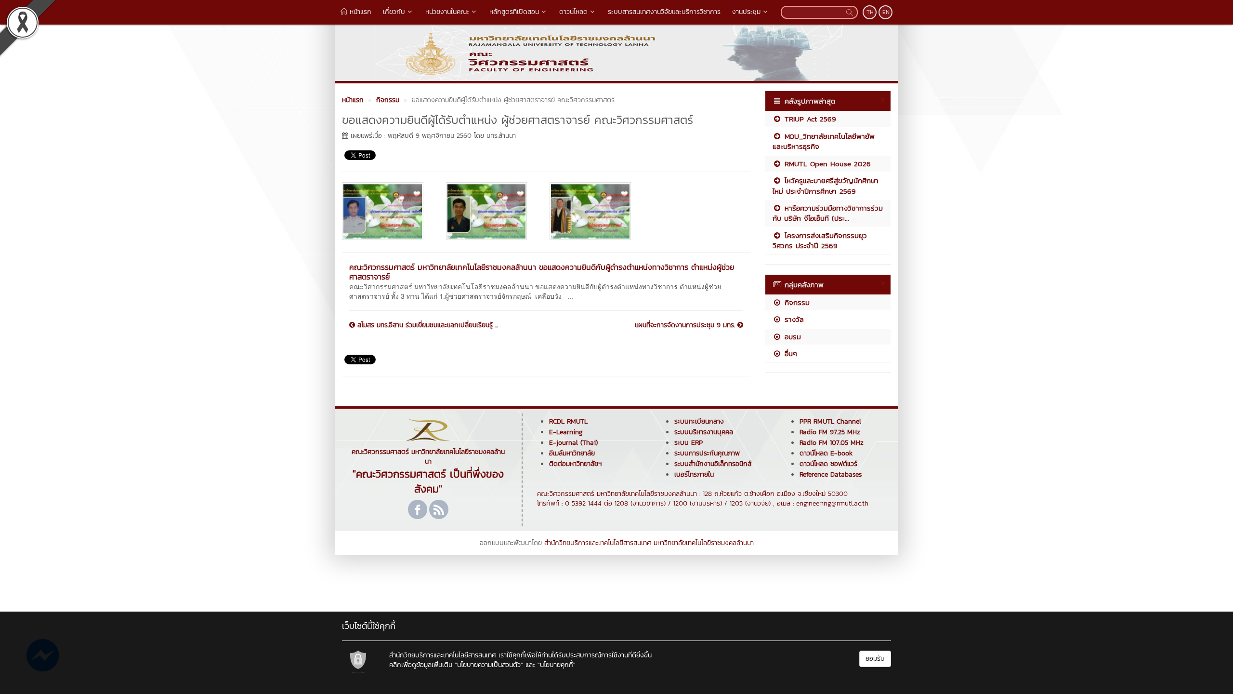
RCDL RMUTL (568, 421)
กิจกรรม (796, 302)
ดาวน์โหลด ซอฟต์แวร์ (828, 464)
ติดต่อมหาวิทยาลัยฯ (575, 464)
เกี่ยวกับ (394, 12)
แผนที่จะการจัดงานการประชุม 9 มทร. (686, 325)
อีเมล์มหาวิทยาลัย (572, 453)
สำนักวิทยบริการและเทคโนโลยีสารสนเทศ (597, 543)
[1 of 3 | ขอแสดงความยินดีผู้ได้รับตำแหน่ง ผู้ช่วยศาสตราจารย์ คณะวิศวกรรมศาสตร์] (387, 211)
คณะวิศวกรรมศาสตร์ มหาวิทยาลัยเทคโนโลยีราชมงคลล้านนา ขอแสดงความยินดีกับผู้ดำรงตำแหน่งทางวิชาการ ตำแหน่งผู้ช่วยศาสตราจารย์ (541, 271)
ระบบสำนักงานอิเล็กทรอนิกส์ (712, 464)
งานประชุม (746, 12)
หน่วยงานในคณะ (447, 12)
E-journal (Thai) (573, 443)
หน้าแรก (359, 12)
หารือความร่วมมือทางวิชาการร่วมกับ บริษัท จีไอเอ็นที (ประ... (828, 213)
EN (886, 12)
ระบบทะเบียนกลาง (699, 421)
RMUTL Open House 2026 (826, 163)
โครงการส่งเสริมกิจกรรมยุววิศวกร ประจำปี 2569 (820, 240)
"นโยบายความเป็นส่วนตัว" (489, 665)
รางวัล (793, 319)
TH (870, 12)
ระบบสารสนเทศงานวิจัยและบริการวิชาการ (664, 12)
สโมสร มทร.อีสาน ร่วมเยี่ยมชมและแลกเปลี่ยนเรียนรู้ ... (426, 325)
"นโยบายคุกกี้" (557, 665)
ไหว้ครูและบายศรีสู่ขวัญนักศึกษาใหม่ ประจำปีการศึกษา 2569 (826, 185)
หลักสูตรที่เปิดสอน (514, 12)
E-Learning (566, 432)
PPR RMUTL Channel (830, 421)
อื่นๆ (789, 353)
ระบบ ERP (688, 443)
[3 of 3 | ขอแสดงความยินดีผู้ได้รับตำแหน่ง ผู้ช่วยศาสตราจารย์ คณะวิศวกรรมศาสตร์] (594, 211)
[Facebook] (417, 509)
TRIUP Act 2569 (809, 118)
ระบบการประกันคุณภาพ (707, 453)
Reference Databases (831, 474)
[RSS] (438, 509)
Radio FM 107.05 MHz (832, 443)
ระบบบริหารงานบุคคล (703, 432)
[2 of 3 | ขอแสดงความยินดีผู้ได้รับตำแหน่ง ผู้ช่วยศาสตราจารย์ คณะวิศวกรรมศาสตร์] (491, 211)
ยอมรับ (875, 659)
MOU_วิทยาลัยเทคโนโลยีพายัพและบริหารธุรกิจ (824, 141)
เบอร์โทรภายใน (694, 474)
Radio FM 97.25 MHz (830, 432)
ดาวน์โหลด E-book (826, 453)
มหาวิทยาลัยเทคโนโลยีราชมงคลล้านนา (704, 543)
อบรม (791, 336)
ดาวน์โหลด (573, 12)
